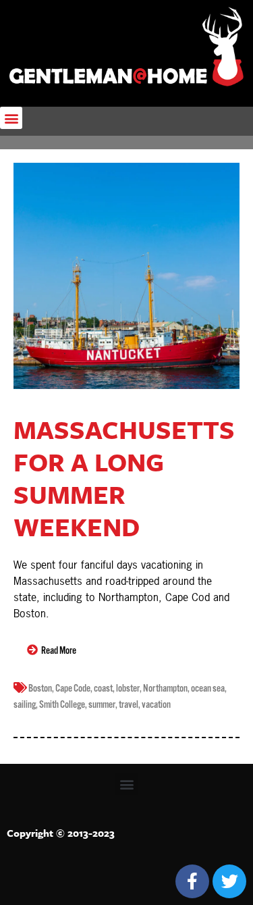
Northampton (165, 688)
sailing (24, 704)
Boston (40, 688)
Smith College (62, 704)
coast (103, 688)
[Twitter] (229, 881)
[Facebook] (192, 881)
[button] (11, 118)
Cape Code (72, 688)
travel (128, 704)
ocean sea (208, 688)
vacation (156, 704)
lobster (128, 688)
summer (101, 704)
